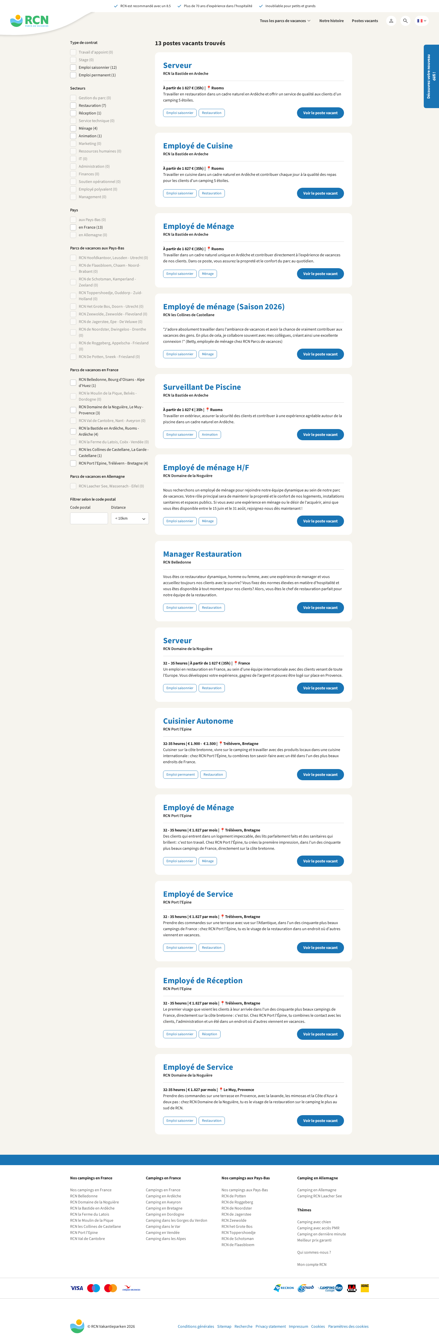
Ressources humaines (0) (100, 151)
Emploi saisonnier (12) (98, 67)
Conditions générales (196, 1326)
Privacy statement (271, 1326)
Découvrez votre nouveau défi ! (431, 76)
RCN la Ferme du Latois (89, 1214)
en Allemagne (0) (93, 235)
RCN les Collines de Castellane (95, 1226)
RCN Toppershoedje (239, 1232)
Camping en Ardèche (163, 1196)
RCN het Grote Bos (237, 1226)
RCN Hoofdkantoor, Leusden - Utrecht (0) (113, 258)
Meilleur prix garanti (314, 1240)
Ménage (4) (88, 128)
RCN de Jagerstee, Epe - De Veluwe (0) (111, 322)
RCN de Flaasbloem (238, 1245)
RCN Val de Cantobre (87, 1238)
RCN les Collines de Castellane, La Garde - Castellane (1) (114, 452)
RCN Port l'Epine (84, 1232)
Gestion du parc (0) (95, 98)
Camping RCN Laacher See (319, 1196)
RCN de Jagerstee (236, 1214)
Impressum (298, 1326)
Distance (118, 507)
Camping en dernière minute (321, 1234)
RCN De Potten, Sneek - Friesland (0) (109, 357)
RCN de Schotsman (238, 1238)
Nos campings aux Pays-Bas (245, 1190)
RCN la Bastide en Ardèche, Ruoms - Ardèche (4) (109, 431)
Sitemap (224, 1326)
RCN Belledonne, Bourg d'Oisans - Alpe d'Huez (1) (112, 382)
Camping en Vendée (163, 1232)
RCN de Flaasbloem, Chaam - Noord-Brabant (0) (109, 268)
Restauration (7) (92, 105)
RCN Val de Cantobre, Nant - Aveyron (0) (112, 420)
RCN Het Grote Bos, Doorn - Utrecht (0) (111, 306)
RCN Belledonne (84, 1196)
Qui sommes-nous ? (314, 1252)
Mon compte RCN (311, 1264)
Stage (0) (86, 60)
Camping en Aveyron (163, 1202)
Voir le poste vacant (320, 113)
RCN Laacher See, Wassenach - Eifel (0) (111, 486)
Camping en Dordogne (165, 1214)
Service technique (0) (97, 121)
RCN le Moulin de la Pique (91, 1220)
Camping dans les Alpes (166, 1238)
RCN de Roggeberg (237, 1202)
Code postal (80, 507)
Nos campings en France (91, 1190)
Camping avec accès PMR (318, 1228)
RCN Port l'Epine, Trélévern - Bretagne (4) (113, 463)
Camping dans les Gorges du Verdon (176, 1220)
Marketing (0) (90, 143)
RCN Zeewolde (234, 1220)
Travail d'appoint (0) (96, 52)
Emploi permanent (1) (97, 75)
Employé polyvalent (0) (98, 189)
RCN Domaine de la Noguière (94, 1202)
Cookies (318, 1326)
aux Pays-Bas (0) (92, 220)
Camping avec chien (314, 1222)
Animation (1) (90, 136)
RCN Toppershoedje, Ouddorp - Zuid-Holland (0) (110, 296)
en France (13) (91, 227)
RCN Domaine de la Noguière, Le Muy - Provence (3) (111, 410)
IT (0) (83, 159)
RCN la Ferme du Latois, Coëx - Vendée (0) (114, 442)
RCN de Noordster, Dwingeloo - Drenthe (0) (112, 332)
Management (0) (92, 197)
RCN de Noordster (237, 1208)
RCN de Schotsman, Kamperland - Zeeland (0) (107, 282)
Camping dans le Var (163, 1226)
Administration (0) (94, 166)
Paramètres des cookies (348, 1326)
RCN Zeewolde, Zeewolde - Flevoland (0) (113, 314)
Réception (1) (90, 113)
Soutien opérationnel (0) (100, 181)
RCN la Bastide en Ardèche (92, 1208)
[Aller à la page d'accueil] (29, 21)
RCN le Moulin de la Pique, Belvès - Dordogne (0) (108, 396)
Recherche (243, 1326)
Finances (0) (89, 174)
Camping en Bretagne (164, 1208)
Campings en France (163, 1190)
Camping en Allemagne (316, 1190)
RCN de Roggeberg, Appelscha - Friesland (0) (114, 346)
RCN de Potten (234, 1196)
